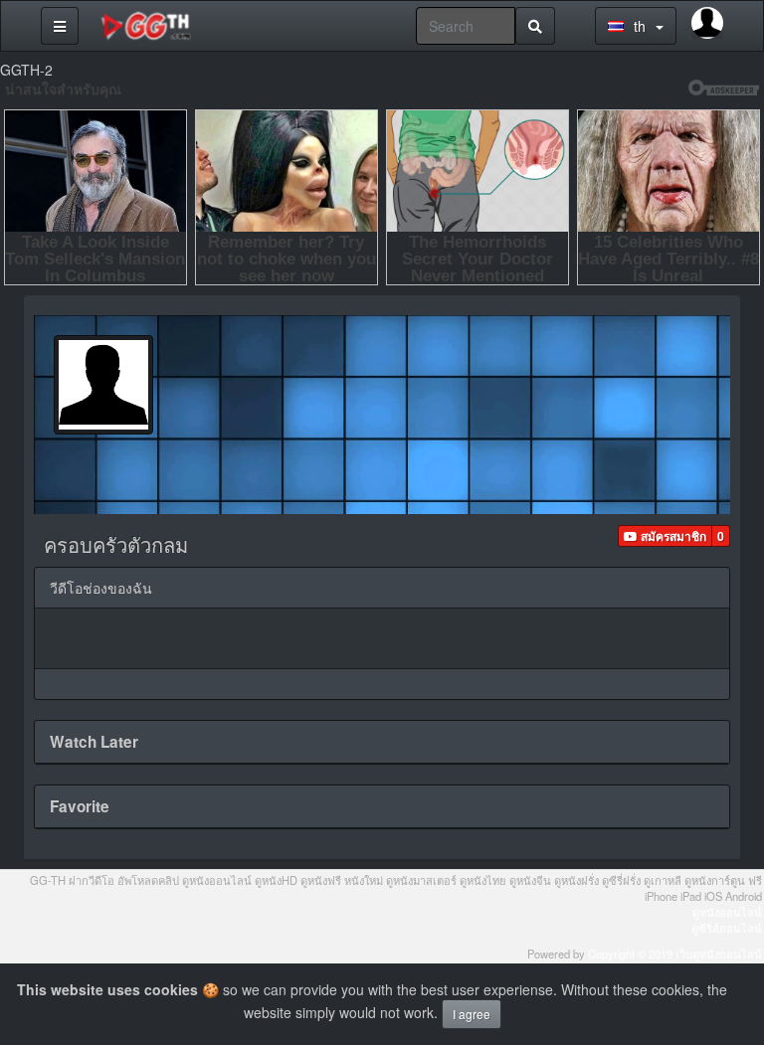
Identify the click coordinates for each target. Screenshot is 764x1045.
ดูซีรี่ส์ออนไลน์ (726, 928)
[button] (665, 536)
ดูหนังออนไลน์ (727, 912)
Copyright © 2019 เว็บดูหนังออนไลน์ (675, 953)
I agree (471, 1013)
